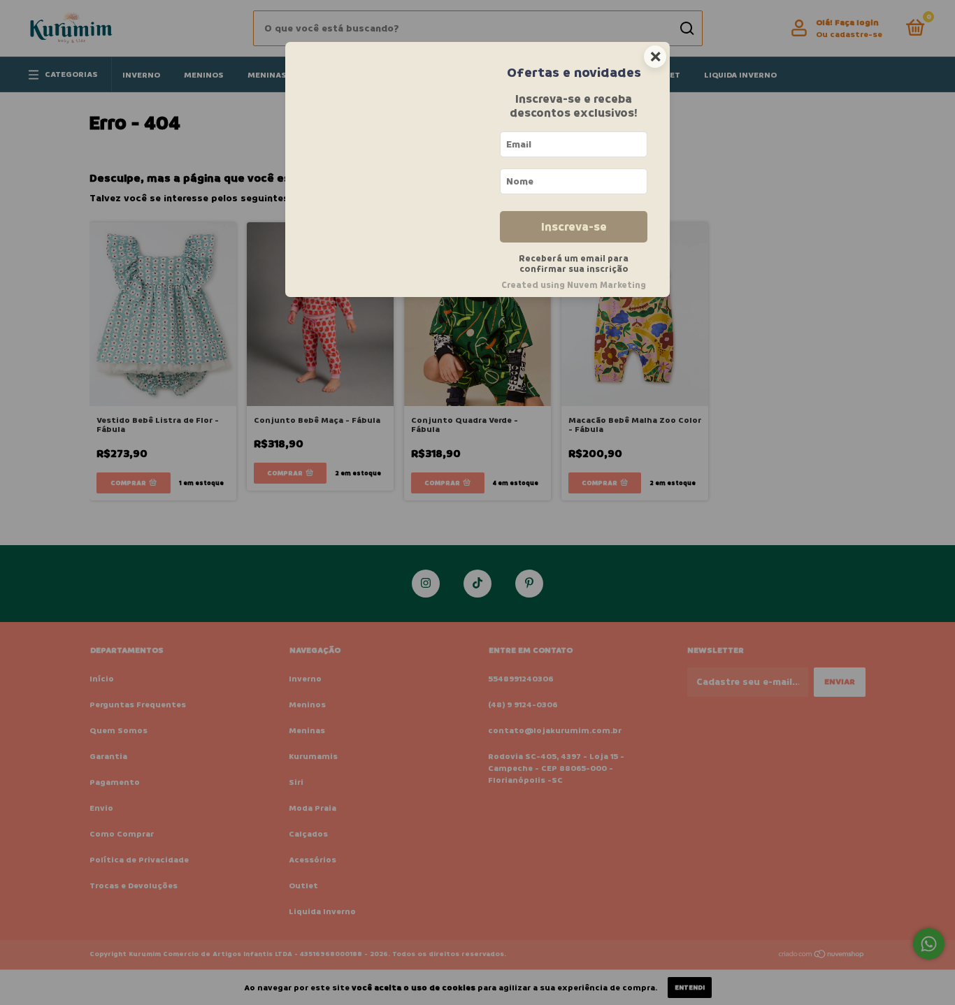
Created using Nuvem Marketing (573, 285)
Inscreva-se (574, 227)
